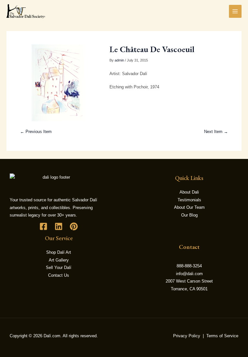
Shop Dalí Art (58, 252)
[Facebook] (43, 226)
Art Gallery (59, 260)
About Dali (189, 192)
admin (119, 60)
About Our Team (189, 207)
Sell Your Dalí (58, 267)
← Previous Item (36, 131)
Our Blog (189, 215)
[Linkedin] (59, 226)
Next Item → (216, 131)
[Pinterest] (74, 226)
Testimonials (189, 199)
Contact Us (58, 275)
